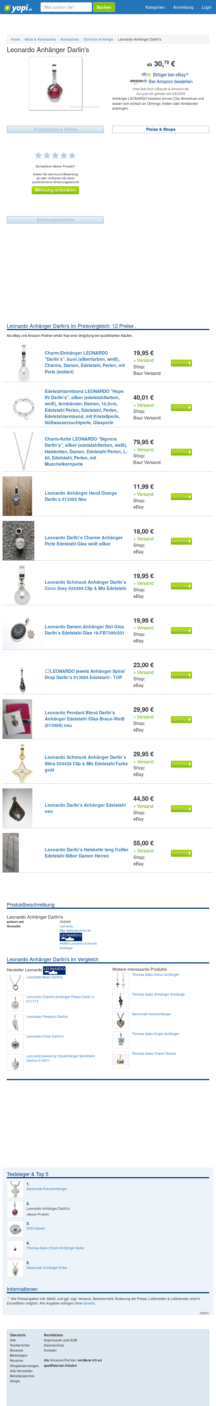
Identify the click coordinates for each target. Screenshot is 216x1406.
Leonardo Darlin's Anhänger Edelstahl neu (85, 808)
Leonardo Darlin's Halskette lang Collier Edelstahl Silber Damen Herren (87, 852)
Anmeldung (183, 7)
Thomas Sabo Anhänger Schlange (158, 994)
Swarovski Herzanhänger (151, 1014)
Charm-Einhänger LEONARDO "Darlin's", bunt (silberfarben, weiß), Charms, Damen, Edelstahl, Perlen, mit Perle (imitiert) (85, 362)
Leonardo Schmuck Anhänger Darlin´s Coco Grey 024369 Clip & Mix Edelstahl (85, 585)
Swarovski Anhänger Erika (46, 1267)
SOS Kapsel (35, 1228)
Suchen (104, 7)
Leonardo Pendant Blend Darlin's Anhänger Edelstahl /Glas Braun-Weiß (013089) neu (85, 718)
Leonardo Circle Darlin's (45, 1036)
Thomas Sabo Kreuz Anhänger (155, 974)
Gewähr (89, 1303)
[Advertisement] (108, 279)
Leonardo (66, 926)
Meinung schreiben (55, 190)
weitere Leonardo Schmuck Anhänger (78, 945)
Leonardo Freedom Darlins (47, 1016)
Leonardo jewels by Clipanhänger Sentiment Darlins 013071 (60, 1058)
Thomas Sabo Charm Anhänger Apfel (55, 1248)
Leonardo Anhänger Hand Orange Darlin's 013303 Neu (81, 496)
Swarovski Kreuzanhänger (46, 1188)
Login (207, 7)
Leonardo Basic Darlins (44, 977)
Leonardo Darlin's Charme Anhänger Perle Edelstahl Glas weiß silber (84, 540)
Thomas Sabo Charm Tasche (154, 1053)
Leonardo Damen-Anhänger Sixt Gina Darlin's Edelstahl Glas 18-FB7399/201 (85, 629)
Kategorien (155, 7)
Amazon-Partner (63, 1360)
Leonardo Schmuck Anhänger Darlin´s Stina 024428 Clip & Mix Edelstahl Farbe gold (86, 763)
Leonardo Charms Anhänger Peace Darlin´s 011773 (60, 998)
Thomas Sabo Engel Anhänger (155, 1033)
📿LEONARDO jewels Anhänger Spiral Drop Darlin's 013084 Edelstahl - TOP (85, 674)
